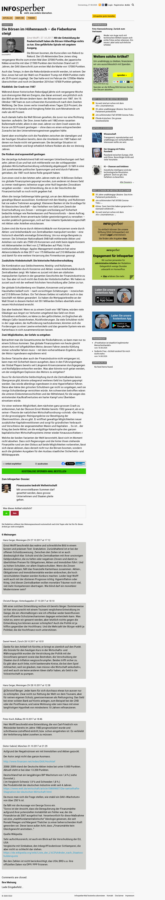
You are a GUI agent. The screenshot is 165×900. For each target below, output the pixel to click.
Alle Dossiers (126, 182)
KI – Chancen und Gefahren (116, 166)
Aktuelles (7, 18)
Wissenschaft (110, 134)
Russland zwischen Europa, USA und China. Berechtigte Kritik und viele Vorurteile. (119, 157)
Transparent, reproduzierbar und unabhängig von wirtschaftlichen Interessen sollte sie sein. (118, 139)
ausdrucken (43, 463)
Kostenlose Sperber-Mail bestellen (44, 471)
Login (110, 5)
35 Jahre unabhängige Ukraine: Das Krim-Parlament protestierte (114, 110)
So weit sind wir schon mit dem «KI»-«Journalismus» (110, 104)
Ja (6, 513)
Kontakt (110, 895)
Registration (119, 5)
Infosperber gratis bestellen (104, 16)
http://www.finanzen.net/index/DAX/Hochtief (29, 761)
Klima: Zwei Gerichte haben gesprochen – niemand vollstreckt (115, 207)
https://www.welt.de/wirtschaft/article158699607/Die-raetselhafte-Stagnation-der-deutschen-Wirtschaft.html (41, 790)
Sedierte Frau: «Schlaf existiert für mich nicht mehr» (112, 352)
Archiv (127, 5)
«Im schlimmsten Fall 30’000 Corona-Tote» (115, 115)
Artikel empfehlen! (13, 463)
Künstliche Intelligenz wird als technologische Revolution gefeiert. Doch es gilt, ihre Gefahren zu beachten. (117, 173)
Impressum (129, 895)
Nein (14, 513)
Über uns (20, 18)
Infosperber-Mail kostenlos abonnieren (89, 895)
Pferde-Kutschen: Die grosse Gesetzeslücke (108, 119)
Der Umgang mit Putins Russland (114, 150)
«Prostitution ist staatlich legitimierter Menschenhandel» (111, 344)
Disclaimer (119, 895)
